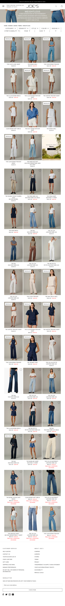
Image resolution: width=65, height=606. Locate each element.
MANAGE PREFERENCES (9, 567)
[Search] (56, 6)
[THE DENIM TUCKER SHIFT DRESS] (13, 483)
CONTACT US (6, 554)
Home (5, 25)
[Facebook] (3, 594)
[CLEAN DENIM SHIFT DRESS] (13, 114)
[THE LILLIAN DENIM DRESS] (13, 81)
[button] (10, 28)
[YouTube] (13, 594)
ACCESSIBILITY (38, 570)
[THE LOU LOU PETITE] (51, 348)
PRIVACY (36, 562)
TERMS (36, 559)
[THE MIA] (32, 216)
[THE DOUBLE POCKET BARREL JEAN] (13, 182)
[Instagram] (10, 594)
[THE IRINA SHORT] (51, 182)
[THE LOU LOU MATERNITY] (51, 447)
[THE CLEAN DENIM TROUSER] (51, 519)
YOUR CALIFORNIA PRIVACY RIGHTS (44, 567)
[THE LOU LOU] (51, 216)
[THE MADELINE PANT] (32, 147)
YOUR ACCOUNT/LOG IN (9, 556)
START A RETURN (7, 559)
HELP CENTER (6, 551)
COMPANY (37, 551)
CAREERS (37, 554)
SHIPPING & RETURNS (9, 564)
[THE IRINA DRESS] (13, 216)
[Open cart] (62, 6)
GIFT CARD (6, 562)
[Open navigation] (3, 6)
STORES (36, 556)
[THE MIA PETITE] (51, 249)
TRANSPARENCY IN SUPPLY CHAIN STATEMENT (47, 564)
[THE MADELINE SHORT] (32, 447)
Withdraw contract (39, 572)
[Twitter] (6, 594)
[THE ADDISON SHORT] (13, 519)
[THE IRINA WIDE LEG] (32, 182)
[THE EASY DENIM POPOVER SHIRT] (32, 114)
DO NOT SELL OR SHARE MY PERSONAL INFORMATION (13, 570)
